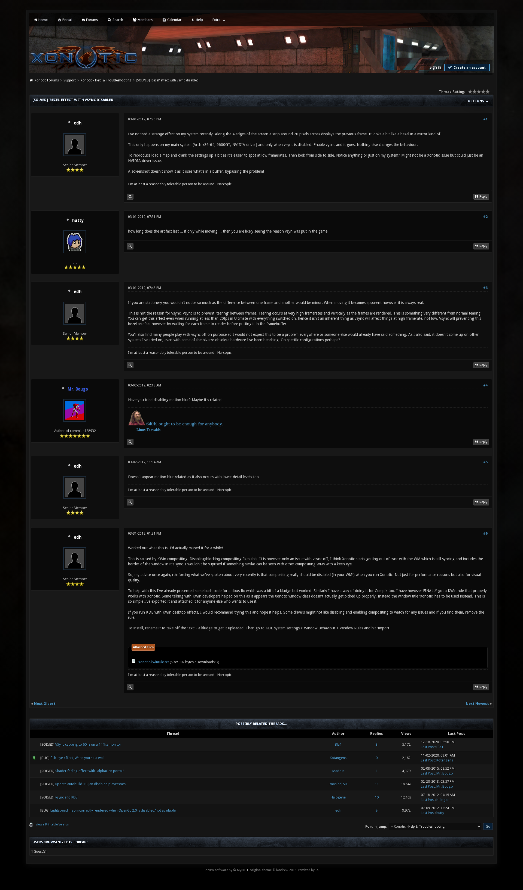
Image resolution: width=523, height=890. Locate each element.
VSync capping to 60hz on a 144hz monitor (88, 744)
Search (117, 20)
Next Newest (477, 704)
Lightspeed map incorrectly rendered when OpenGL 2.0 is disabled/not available (113, 810)
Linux (141, 430)
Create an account (469, 67)
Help (199, 20)
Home (43, 20)
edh (77, 123)
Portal (67, 20)
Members (145, 20)
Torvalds (153, 430)
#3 (485, 288)
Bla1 (338, 744)
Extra (216, 20)
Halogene (338, 797)
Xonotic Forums (47, 80)
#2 (485, 217)
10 (377, 797)
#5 (485, 462)
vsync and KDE (66, 797)
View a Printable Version (52, 824)
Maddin (338, 771)
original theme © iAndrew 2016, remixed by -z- (284, 870)
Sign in (435, 67)
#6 (485, 533)
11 (377, 784)
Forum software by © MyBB (224, 870)
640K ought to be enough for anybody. (184, 423)
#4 (485, 385)
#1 (485, 119)
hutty (77, 220)
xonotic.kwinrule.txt (153, 662)
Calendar (173, 20)
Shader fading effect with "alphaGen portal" (89, 771)
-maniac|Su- (338, 784)
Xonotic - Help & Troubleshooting (106, 80)
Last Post (428, 747)
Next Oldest (45, 704)
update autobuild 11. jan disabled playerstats (90, 784)
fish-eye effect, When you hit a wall (77, 758)
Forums (91, 20)
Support (69, 80)
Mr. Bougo (444, 773)
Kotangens (338, 758)
